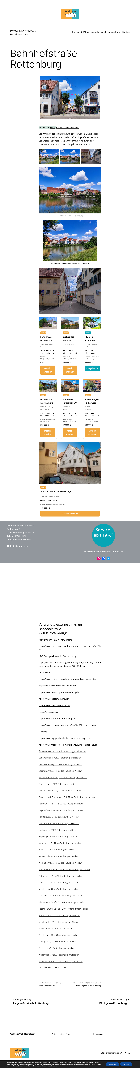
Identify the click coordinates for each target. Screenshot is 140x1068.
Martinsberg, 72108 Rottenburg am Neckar (58, 889)
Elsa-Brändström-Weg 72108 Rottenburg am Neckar (63, 777)
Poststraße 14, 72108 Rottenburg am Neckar (59, 915)
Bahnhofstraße (71, 140)
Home (52, 127)
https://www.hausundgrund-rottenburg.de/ (59, 692)
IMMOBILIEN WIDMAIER (23, 30)
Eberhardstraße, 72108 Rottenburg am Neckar (60, 770)
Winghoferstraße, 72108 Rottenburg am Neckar (61, 961)
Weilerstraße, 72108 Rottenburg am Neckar (59, 954)
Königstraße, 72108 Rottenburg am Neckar (58, 882)
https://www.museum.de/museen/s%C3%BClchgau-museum (68, 725)
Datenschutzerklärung (61, 1034)
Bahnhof (87, 144)
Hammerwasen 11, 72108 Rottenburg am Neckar (61, 803)
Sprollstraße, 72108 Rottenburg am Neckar (58, 935)
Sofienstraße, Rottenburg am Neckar (56, 928)
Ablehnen (126, 1064)
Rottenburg (64, 133)
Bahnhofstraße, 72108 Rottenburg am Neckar (60, 757)
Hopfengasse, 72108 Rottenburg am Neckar (59, 836)
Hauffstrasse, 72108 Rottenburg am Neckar (59, 816)
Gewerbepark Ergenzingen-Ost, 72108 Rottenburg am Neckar (67, 797)
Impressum (98, 1034)
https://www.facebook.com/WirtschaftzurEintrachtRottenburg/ (68, 744)
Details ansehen (47, 370)
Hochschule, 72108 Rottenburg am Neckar (58, 830)
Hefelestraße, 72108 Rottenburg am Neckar (59, 823)
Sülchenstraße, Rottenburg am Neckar (56, 948)
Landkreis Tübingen (93, 983)
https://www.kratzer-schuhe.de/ (54, 698)
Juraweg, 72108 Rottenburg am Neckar (56, 849)
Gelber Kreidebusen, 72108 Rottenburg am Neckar (62, 790)
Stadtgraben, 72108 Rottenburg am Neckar (58, 941)
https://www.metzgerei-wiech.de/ (54, 679)
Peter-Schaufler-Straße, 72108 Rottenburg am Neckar (63, 908)
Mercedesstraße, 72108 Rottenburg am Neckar (60, 895)
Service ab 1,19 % (80, 32)
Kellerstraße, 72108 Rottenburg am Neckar (58, 856)
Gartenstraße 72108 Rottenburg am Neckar (59, 784)
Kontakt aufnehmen (19, 546)
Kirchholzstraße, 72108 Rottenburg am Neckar (60, 862)
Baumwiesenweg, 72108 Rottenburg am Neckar (60, 764)
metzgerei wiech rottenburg (84, 679)
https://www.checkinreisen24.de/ (54, 705)
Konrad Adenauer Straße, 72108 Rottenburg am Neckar (64, 869)
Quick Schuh (45, 672)
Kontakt (126, 32)
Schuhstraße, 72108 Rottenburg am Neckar (59, 922)
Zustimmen (112, 1064)
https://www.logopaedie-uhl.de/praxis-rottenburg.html (64, 738)
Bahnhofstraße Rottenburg (67, 127)
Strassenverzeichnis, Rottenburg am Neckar (62, 751)
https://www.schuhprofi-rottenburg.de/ (57, 685)
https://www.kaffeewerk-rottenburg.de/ (57, 718)
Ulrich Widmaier (48, 986)
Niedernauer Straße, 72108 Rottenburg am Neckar (62, 902)
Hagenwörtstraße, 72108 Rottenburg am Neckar (61, 810)
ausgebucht (92, 368)
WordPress (124, 1053)
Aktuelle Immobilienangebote (105, 32)
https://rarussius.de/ (48, 712)
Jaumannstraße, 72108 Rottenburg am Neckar (60, 843)
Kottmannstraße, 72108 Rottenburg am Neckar (60, 876)
